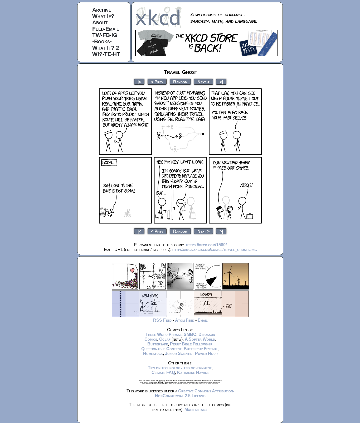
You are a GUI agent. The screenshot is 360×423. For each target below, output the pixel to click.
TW (96, 35)
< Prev (157, 81)
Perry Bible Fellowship (191, 344)
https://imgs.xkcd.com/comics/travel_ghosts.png (214, 249)
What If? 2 (105, 48)
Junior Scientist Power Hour (191, 353)
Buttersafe (157, 344)
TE (107, 54)
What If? (103, 16)
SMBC (190, 334)
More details (195, 409)
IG (114, 35)
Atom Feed (184, 320)
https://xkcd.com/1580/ (206, 245)
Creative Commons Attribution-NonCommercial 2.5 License (194, 393)
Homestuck (153, 353)
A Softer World (200, 339)
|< (139, 81)
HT (116, 54)
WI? (97, 54)
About (100, 22)
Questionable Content (161, 348)
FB (106, 35)
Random (180, 81)
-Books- (102, 41)
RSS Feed (162, 320)
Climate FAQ (163, 372)
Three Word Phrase (163, 334)
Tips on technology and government (180, 367)
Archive (101, 10)
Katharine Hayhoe (193, 372)
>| (221, 81)
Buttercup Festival (201, 348)
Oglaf (165, 339)
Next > (203, 81)
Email (112, 29)
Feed (98, 29)
